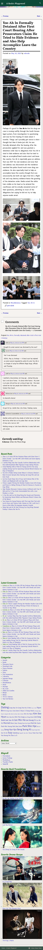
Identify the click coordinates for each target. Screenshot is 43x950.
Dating (5, 707)
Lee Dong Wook (29, 717)
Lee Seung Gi (31, 720)
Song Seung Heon (36, 729)
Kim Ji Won (20, 714)
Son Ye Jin (4, 733)
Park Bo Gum (35, 723)
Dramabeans (6, 756)
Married (6, 723)
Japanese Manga (7, 678)
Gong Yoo (21, 708)
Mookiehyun (6, 760)
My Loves (5, 688)
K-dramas (5, 680)
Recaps (5, 692)
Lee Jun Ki (9, 720)
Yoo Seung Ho (5, 735)
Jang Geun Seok (11, 711)
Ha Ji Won (28, 708)
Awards (5, 660)
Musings (5, 686)
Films (4, 672)
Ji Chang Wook (29, 711)
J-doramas (6, 676)
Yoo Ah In (31, 303)
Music (4, 684)
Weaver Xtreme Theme (36, 948)
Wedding (16, 733)
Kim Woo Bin (10, 717)
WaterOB (5, 764)
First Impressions (8, 674)
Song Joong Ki (24, 729)
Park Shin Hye (29, 726)
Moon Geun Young (16, 723)
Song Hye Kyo (10, 729)
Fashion (5, 670)
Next (39, 16)
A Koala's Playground (15, 3)
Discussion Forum (8, 664)
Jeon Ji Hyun (20, 711)
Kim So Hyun (28, 714)
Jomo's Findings (7, 758)
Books (4, 662)
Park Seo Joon (17, 726)
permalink (10, 305)
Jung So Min (7, 714)
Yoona (30, 733)
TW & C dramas (7, 697)
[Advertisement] (16, 547)
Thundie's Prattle (8, 762)
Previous (4, 16)
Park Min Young (6, 726)
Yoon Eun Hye (37, 733)
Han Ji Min (34, 707)
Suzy (10, 732)
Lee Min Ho (19, 720)
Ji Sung (36, 711)
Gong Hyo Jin (13, 708)
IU (5, 711)
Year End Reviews (8, 699)
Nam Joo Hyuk (26, 723)
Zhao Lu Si (14, 735)
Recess (4, 695)
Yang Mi (21, 733)
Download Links (7, 666)
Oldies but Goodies (8, 690)
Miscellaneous (16, 303)
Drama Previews (7, 668)
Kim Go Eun (14, 714)
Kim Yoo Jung (19, 717)
